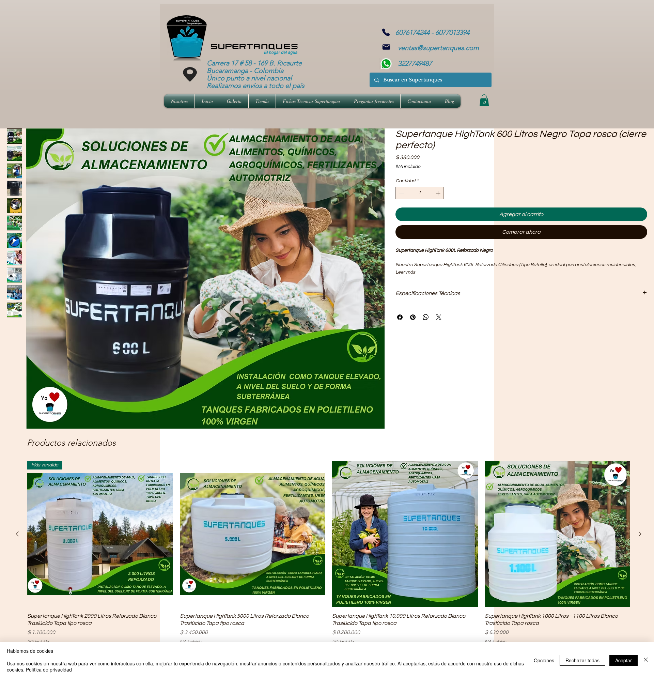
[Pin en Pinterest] (413, 317)
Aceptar (623, 660)
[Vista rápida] (253, 534)
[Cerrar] (646, 660)
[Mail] (386, 47)
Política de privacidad (49, 669)
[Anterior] (17, 534)
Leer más (405, 272)
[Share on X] (439, 317)
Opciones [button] (544, 660)
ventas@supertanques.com (438, 48)
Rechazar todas (582, 660)
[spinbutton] (419, 193)
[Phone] (386, 32)
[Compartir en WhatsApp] (426, 317)
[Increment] (438, 193)
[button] (484, 100)
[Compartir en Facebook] (400, 317)
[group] (328, 553)
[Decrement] (400, 193)
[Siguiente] (640, 534)
